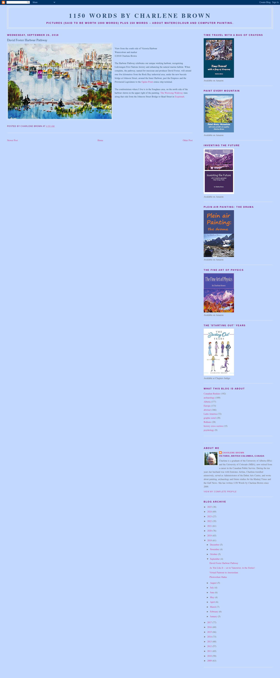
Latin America (210, 413)
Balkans (207, 421)
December (215, 544)
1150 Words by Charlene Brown (140, 15)
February (214, 611)
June (212, 592)
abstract (207, 409)
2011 (209, 651)
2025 (209, 506)
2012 (209, 646)
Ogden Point (147, 81)
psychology (209, 430)
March (213, 606)
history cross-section (213, 425)
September (215, 558)
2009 (209, 660)
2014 (209, 636)
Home (100, 140)
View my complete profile (220, 492)
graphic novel (210, 417)
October (214, 554)
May (212, 597)
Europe (207, 405)
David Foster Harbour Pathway (27, 40)
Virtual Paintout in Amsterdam (224, 572)
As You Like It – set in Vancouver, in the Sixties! (232, 567)
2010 (209, 655)
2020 (209, 530)
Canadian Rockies (212, 393)
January (214, 616)
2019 (209, 535)
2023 (209, 516)
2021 (209, 525)
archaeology (209, 397)
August (213, 582)
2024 (209, 511)
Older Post (188, 140)
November (215, 549)
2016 (209, 627)
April (213, 601)
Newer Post (12, 140)
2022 (209, 521)
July (212, 587)
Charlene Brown (233, 453)
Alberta (207, 401)
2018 (209, 540)
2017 (209, 622)
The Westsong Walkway (171, 92)
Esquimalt (179, 96)
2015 (209, 631)
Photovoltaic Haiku (218, 577)
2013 (209, 641)
